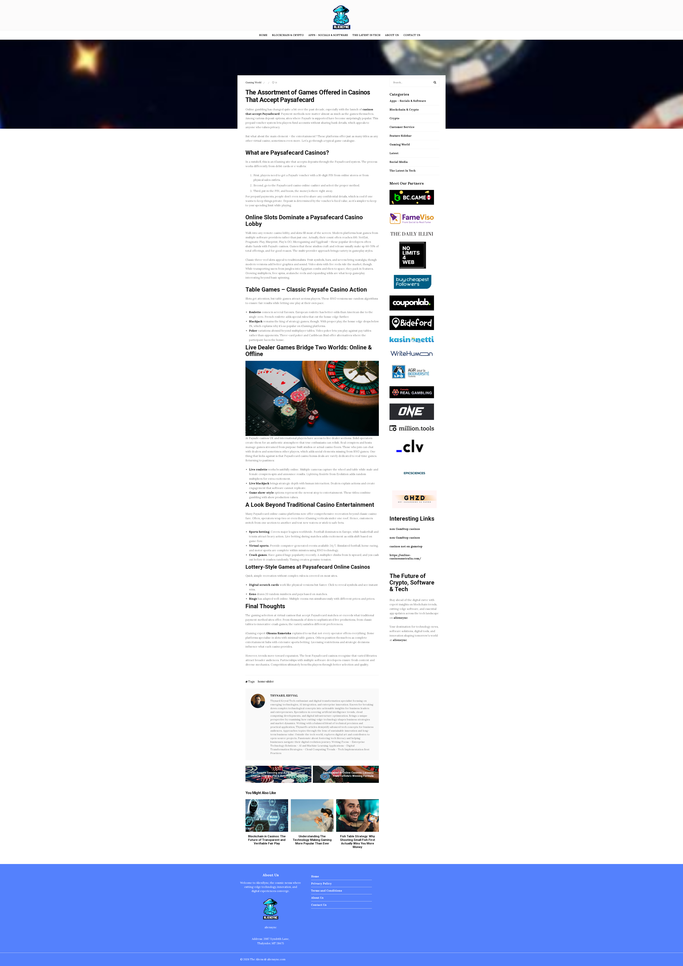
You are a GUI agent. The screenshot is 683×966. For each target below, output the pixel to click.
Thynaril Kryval (284, 695)
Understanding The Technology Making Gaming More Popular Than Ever (312, 839)
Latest (394, 153)
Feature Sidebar (401, 135)
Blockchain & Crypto (288, 35)
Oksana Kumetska (278, 633)
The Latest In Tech (366, 35)
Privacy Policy (321, 883)
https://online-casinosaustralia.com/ (405, 556)
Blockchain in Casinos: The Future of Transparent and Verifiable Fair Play (267, 839)
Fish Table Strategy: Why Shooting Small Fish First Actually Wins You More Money (357, 841)
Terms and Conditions (326, 890)
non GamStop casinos (405, 529)
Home (263, 35)
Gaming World (253, 82)
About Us (392, 35)
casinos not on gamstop (406, 546)
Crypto (394, 118)
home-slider (266, 682)
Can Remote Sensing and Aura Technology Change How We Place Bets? (278, 774)
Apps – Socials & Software (328, 35)
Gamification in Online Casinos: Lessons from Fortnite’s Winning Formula (348, 774)
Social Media (399, 162)
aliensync (401, 617)
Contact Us (411, 35)
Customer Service (402, 127)
